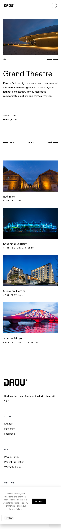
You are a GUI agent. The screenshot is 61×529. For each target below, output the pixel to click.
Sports (29, 248)
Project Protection (14, 462)
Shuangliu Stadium (15, 244)
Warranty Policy (12, 467)
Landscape (32, 342)
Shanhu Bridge (12, 338)
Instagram (9, 428)
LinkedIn (8, 423)
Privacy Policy (11, 457)
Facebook (9, 433)
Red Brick (9, 196)
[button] (49, 59)
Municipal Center (14, 291)
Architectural (13, 201)
